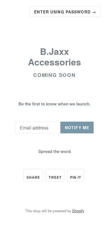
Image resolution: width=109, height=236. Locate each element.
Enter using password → (65, 12)
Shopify (78, 210)
